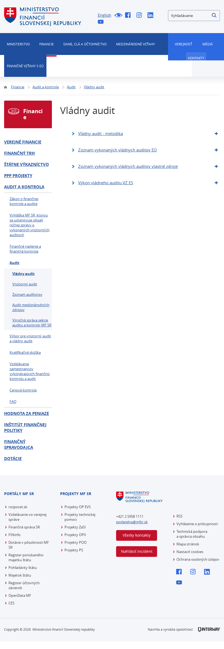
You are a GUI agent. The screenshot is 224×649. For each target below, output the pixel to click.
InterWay (209, 629)
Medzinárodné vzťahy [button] (135, 44)
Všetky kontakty (137, 535)
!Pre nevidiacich (118, 15)
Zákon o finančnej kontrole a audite (24, 201)
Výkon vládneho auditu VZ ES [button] (105, 182)
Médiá (207, 44)
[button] (214, 15)
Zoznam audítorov (27, 294)
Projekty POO (75, 542)
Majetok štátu (19, 575)
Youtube (102, 22)
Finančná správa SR (24, 527)
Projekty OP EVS (77, 506)
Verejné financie (22, 142)
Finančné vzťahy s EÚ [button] (25, 66)
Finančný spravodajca (18, 444)
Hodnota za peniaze (26, 413)
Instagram (140, 15)
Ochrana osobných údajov (197, 559)
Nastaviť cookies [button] (189, 551)
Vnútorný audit (24, 284)
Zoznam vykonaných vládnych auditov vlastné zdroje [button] (128, 166)
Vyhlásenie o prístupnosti (197, 523)
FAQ (13, 401)
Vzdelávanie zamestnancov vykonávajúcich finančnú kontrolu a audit (30, 371)
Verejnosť (183, 44)
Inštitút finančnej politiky (25, 427)
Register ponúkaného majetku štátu (25, 557)
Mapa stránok (187, 544)
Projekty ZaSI (75, 527)
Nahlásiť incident (136, 551)
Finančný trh (19, 153)
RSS (179, 516)
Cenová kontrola (23, 390)
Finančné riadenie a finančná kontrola (25, 249)
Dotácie (13, 458)
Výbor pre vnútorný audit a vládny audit (30, 338)
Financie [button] (46, 44)
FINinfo (14, 534)
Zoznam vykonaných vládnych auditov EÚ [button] (117, 150)
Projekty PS (73, 550)
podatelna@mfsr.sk (132, 521)
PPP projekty (18, 176)
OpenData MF (19, 595)
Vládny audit (23, 273)
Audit (14, 262)
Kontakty (196, 58)
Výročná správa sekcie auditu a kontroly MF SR (31, 323)
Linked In (152, 15)
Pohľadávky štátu (22, 567)
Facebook (129, 15)
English (104, 15)
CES (11, 603)
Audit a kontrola (24, 187)
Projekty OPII (75, 534)
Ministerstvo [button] (18, 44)
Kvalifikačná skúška (25, 352)
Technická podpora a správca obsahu (191, 534)
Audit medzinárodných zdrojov (30, 307)
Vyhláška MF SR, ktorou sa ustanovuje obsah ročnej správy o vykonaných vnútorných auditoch (29, 225)
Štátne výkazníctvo (26, 164)
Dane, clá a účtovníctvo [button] (85, 44)
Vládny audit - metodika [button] (100, 133)
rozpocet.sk (17, 506)
